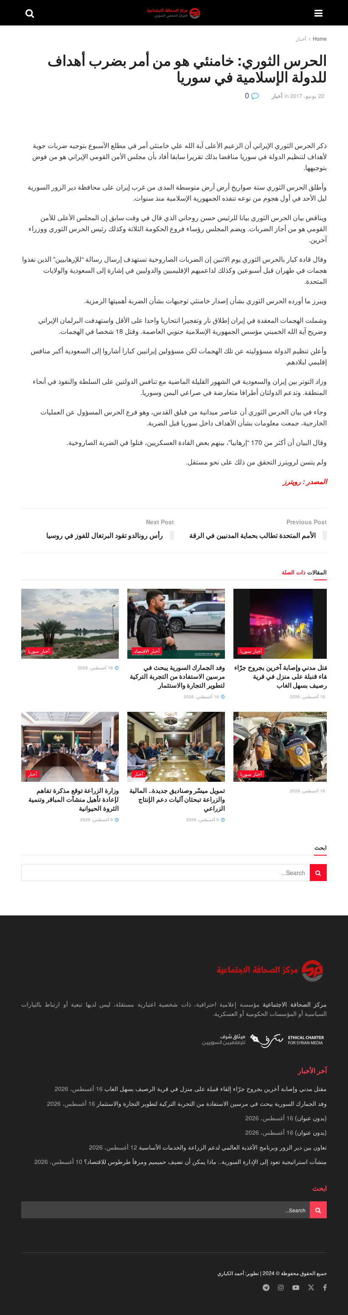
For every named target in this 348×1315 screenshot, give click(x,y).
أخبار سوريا (251, 650)
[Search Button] (29, 12)
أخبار (301, 38)
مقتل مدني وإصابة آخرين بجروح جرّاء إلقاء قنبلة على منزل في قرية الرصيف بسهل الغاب (282, 676)
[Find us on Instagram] (281, 1288)
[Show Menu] (318, 12)
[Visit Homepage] (174, 13)
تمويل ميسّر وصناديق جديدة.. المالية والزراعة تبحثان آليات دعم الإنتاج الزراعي (177, 799)
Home (320, 38)
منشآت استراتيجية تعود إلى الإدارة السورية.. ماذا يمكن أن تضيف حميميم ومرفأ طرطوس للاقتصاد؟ (205, 1161)
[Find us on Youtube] (295, 1288)
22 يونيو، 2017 (307, 96)
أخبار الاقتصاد (147, 650)
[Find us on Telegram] (266, 1288)
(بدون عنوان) (311, 1118)
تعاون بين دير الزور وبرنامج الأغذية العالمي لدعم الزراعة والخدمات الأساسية (233, 1147)
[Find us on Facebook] (325, 1288)
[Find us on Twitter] (311, 1288)
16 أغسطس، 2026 (308, 696)
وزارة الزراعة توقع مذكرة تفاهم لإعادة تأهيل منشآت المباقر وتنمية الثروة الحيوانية (73, 799)
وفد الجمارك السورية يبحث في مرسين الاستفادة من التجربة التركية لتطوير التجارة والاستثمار (177, 676)
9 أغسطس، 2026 (203, 820)
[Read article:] (70, 623)
